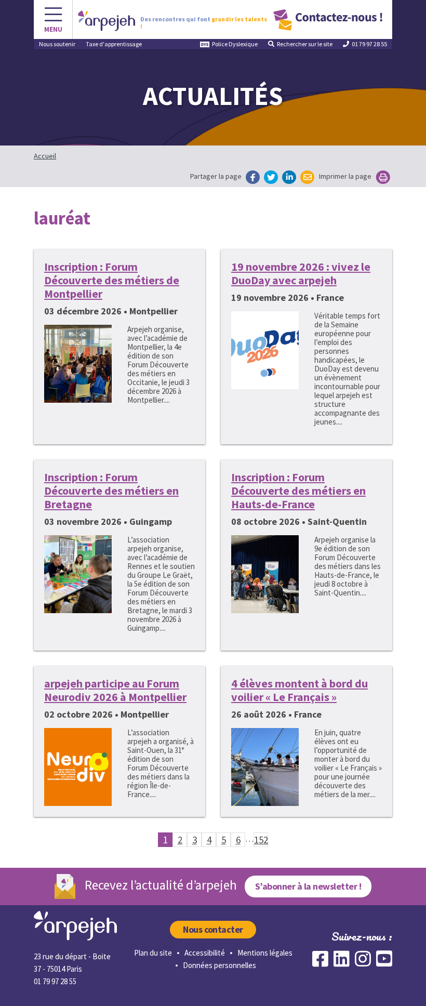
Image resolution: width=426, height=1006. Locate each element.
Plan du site (153, 953)
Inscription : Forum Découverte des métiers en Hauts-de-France (298, 490)
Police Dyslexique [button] (235, 44)
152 (261, 839)
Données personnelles (219, 965)
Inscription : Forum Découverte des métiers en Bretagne (111, 490)
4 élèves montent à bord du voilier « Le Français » (299, 690)
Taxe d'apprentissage (114, 44)
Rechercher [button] (304, 44)
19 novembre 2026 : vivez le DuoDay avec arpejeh (300, 273)
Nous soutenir (57, 44)
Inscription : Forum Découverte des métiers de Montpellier (111, 280)
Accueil (45, 156)
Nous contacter (213, 929)
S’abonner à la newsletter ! (308, 886)
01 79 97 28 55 (369, 44)
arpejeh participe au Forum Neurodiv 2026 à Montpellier (115, 690)
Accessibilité (204, 953)
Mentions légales (264, 953)
